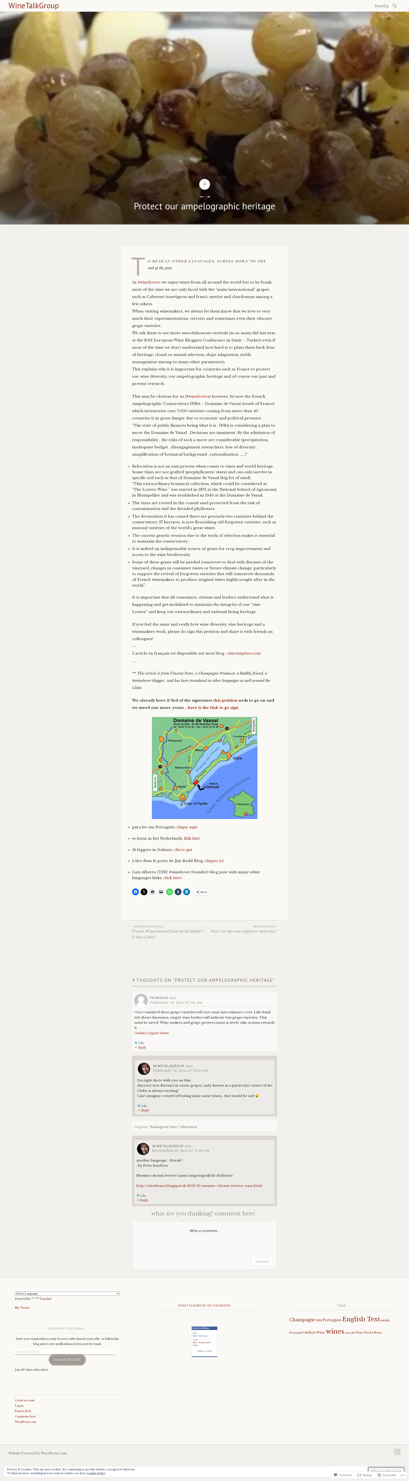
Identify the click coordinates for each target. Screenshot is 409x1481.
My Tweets (22, 1307)
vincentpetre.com (244, 653)
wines (335, 1331)
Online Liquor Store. (152, 1033)
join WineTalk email (66, 1328)
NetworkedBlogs (200, 1328)
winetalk (349, 1332)
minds (385, 1320)
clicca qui (183, 850)
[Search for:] (395, 5)
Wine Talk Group (200, 1336)
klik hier (192, 838)
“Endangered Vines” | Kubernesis (173, 1127)
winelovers (199, 396)
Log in (19, 1405)
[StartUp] (397, 1453)
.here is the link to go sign (212, 707)
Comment (262, 1261)
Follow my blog (204, 1351)
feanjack (159, 998)
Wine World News (368, 1332)
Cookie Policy (96, 1473)
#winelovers (149, 282)
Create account (25, 1400)
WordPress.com (25, 1421)
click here (172, 878)
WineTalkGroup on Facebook (204, 1305)
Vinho (195, 1345)
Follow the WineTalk (67, 1359)
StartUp (381, 6)
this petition (225, 700)
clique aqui (187, 827)
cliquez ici (214, 861)
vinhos (309, 1332)
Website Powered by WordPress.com (37, 1453)
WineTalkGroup (34, 5)
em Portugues (329, 1320)
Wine (195, 1342)
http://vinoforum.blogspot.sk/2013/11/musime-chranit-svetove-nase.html (199, 1186)
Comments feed (25, 1416)
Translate (45, 1298)
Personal (295, 1332)
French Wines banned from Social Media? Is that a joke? (167, 932)
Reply (142, 1047)
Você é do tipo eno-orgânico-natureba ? (243, 929)
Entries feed (23, 1411)
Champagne (302, 1319)
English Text (361, 1319)
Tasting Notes (205, 1342)
